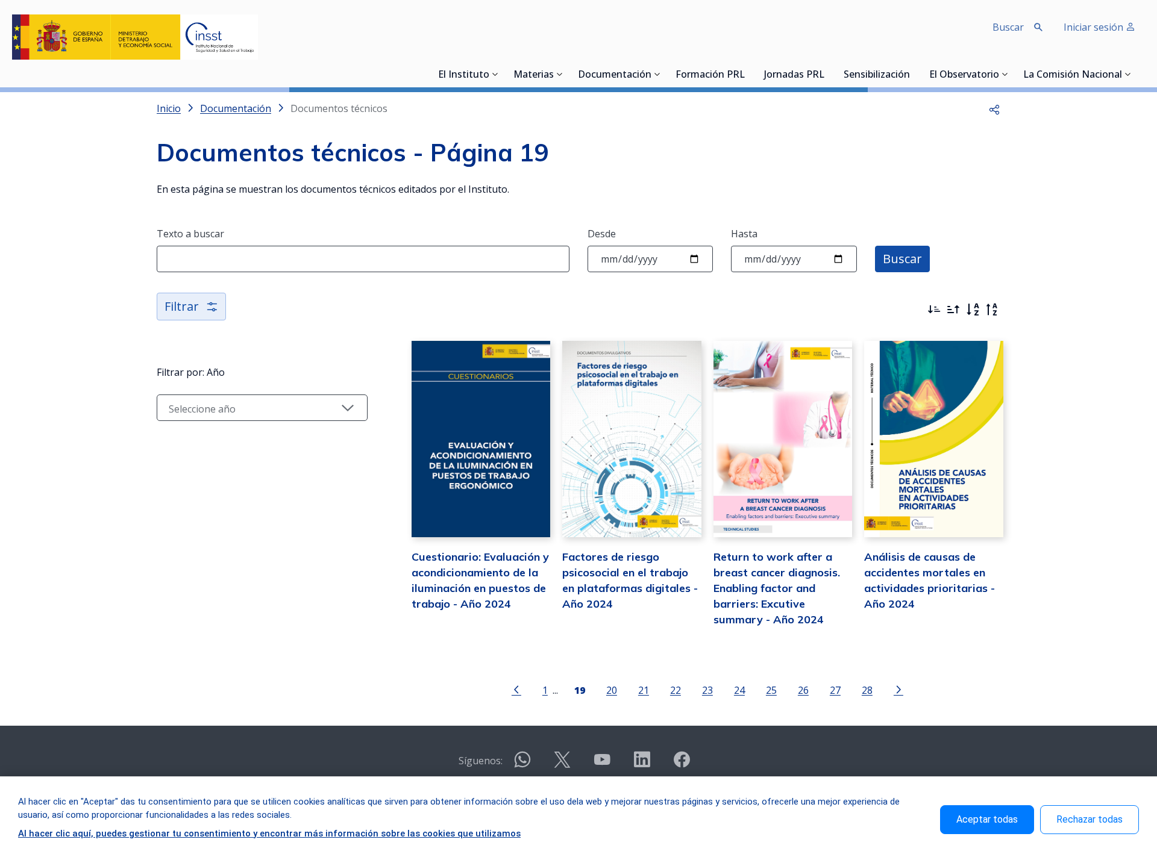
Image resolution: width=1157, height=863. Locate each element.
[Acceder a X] (562, 764)
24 (739, 690)
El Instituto (463, 75)
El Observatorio (964, 75)
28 (867, 690)
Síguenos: (481, 760)
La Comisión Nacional (1072, 75)
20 (611, 690)
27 (835, 690)
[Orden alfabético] (972, 309)
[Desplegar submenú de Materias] (560, 74)
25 (771, 690)
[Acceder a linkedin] (641, 764)
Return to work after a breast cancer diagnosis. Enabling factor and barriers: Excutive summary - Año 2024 (776, 588)
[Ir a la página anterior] (516, 689)
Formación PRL (710, 75)
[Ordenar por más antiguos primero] (953, 309)
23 (707, 690)
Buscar (902, 259)
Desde (602, 233)
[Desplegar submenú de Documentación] (657, 74)
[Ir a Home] (135, 37)
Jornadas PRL (794, 75)
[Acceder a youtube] (602, 764)
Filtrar (182, 306)
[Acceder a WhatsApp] (522, 764)
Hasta (744, 233)
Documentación (614, 75)
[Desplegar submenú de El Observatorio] (1005, 74)
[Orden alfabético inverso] (991, 309)
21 (643, 690)
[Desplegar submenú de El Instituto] (495, 74)
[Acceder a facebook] (681, 764)
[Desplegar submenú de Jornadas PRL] (828, 74)
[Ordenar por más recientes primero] (934, 309)
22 (675, 690)
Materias (533, 75)
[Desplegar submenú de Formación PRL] (748, 74)
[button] (994, 108)
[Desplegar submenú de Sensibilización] (913, 74)
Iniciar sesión (1095, 27)
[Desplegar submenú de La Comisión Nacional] (1128, 74)
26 (803, 690)
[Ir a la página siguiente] (898, 689)
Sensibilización (877, 75)
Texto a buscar (190, 233)
